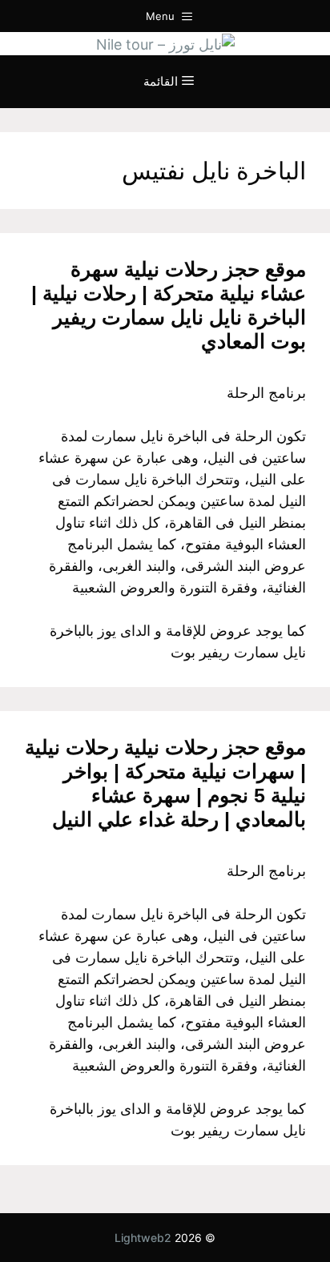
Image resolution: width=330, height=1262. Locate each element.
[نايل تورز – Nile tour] (165, 42)
